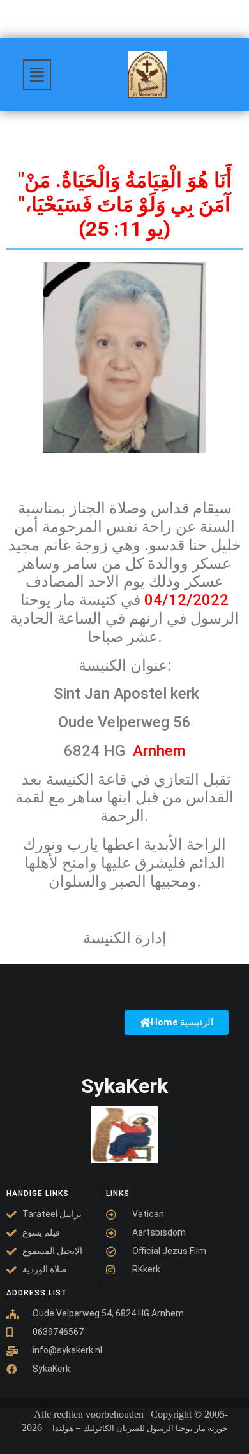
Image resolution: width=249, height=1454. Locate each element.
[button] (37, 74)
